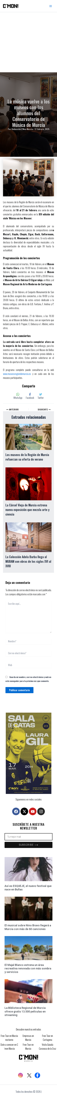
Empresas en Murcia (28, 1038)
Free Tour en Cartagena (47, 1038)
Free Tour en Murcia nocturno (9, 1038)
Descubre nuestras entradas (28, 1029)
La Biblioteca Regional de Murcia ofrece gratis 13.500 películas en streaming (25, 1011)
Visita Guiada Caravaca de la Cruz (47, 1046)
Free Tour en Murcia (28, 1046)
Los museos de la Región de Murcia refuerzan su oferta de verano (27, 456)
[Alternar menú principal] (50, 6)
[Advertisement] (28, 42)
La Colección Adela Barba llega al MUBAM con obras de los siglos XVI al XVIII (28, 561)
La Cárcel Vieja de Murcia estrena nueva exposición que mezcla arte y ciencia (27, 509)
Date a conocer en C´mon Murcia (9, 1046)
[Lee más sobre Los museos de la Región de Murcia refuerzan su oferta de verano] (28, 436)
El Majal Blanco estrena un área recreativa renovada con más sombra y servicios (28, 968)
